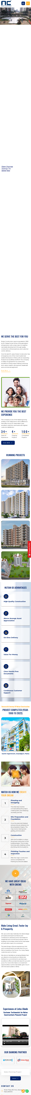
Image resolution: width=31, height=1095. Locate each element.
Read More (5, 370)
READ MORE (6, 443)
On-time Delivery (11, 638)
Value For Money (11, 654)
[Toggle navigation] (28, 3)
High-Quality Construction (15, 601)
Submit (14, 1078)
